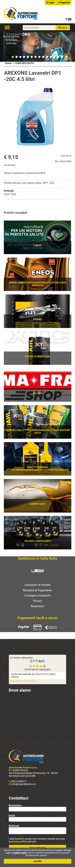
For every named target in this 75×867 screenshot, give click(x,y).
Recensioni (37, 606)
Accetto (38, 861)
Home (8, 63)
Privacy (37, 601)
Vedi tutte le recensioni (23, 681)
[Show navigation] (7, 27)
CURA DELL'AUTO (24, 63)
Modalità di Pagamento (37, 590)
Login (51, 2)
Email (12, 815)
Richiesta (14, 825)
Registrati (65, 2)
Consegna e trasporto (37, 595)
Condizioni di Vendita (37, 585)
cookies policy (20, 852)
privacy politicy (19, 841)
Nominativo (15, 805)
